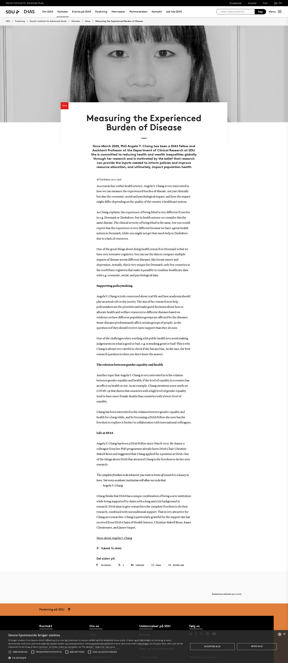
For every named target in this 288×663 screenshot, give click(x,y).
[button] (9, 652)
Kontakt (157, 11)
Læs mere (110, 646)
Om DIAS (47, 11)
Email (158, 565)
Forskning (101, 11)
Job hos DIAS (174, 11)
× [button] (284, 634)
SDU (8, 21)
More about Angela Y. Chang (114, 538)
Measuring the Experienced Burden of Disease (119, 21)
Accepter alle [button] (212, 646)
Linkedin (140, 565)
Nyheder (62, 11)
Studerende (235, 3)
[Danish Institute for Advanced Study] (29, 11)
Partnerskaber (139, 11)
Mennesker (118, 11)
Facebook (106, 565)
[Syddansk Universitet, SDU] (13, 11)
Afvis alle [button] (257, 646)
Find (265, 3)
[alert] (144, 646)
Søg (260, 11)
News (87, 21)
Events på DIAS (81, 11)
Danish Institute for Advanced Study (25, 3)
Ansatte (252, 3)
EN (280, 3)
